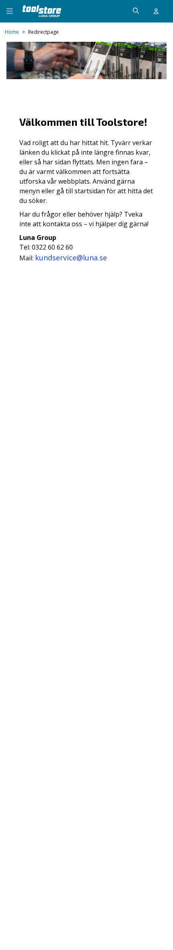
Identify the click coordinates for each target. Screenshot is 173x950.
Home (12, 32)
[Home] (42, 11)
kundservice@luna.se (71, 257)
